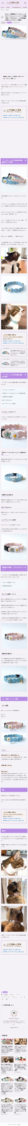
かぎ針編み (5, 994)
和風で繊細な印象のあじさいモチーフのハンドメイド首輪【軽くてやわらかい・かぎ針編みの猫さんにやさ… (17, 353)
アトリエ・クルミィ (14, 1018)
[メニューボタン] (3, 3)
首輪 (6, 999)
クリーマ (18, 994)
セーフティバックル (6, 996)
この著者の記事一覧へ (14, 1027)
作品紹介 (9, 22)
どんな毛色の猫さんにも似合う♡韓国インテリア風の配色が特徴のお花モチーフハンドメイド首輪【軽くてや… (17, 363)
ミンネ (20, 996)
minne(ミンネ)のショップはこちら (12, 115)
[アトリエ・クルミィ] (14, 3)
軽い (3, 999)
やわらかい (12, 994)
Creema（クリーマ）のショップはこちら (13, 117)
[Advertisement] (14, 55)
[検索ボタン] (25, 3)
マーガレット (14, 996)
